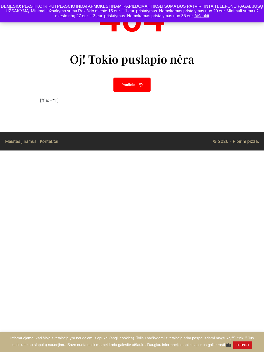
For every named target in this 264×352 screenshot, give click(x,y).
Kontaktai (49, 141)
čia (228, 344)
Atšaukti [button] (201, 16)
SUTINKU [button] (242, 345)
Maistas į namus (20, 141)
